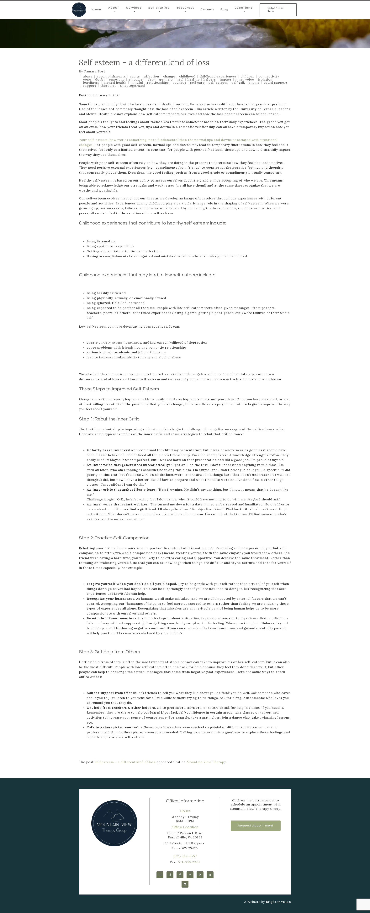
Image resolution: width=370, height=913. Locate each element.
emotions (116, 79)
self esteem (218, 82)
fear (151, 79)
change (169, 76)
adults (135, 76)
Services (133, 7)
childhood (187, 76)
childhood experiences (218, 76)
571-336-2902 (189, 862)
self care (197, 82)
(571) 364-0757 (185, 856)
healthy (193, 79)
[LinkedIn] (200, 874)
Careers (208, 9)
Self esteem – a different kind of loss (125, 762)
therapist (108, 85)
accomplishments (111, 76)
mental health (115, 82)
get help (166, 79)
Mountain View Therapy (206, 762)
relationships (158, 82)
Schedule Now (275, 10)
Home (96, 9)
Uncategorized (132, 85)
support (89, 85)
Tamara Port (94, 71)
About (113, 7)
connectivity (268, 76)
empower (136, 79)
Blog (224, 9)
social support (276, 82)
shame (254, 82)
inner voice (244, 79)
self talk (238, 82)
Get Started (159, 7)
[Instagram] (190, 874)
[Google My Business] (185, 884)
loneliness (91, 82)
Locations (243, 7)
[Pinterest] (210, 874)
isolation (265, 79)
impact (225, 79)
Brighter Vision (278, 902)
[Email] (159, 874)
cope (87, 79)
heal (180, 79)
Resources (185, 7)
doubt (100, 79)
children (247, 76)
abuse (87, 76)
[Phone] (169, 874)
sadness (179, 82)
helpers (210, 79)
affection (151, 76)
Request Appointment (255, 825)
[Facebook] (180, 874)
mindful (136, 82)
